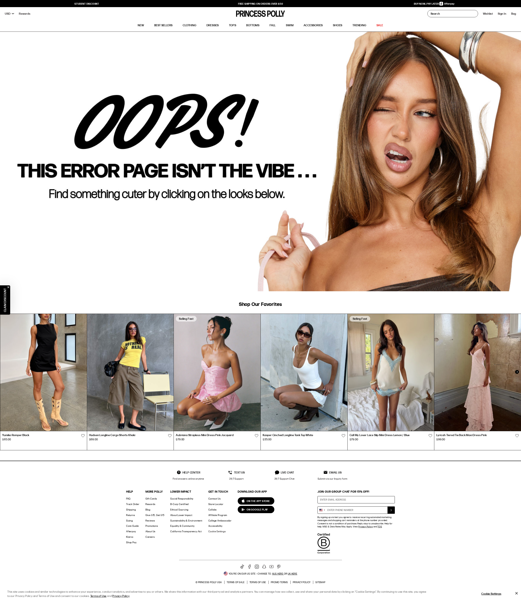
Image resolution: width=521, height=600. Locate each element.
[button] (513, 13)
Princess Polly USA (210, 582)
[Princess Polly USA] (260, 14)
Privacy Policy (365, 526)
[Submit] (391, 510)
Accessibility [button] (215, 525)
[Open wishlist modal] (83, 435)
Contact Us (214, 498)
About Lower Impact (181, 515)
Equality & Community (182, 525)
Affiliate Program (217, 515)
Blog (148, 509)
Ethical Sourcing (179, 509)
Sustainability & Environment (186, 520)
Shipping (131, 509)
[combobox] (322, 510)
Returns (130, 515)
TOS (380, 526)
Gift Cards (151, 498)
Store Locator (215, 504)
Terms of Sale (235, 582)
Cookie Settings (217, 531)
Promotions (152, 525)
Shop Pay (131, 542)
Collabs (212, 509)
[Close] (516, 593)
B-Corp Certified (179, 504)
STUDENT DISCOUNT (86, 3)
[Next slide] (516, 372)
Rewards (150, 504)
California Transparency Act (186, 531)
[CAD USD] (9, 14)
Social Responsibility (181, 498)
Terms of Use (258, 582)
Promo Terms (279, 582)
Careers (150, 536)
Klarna (129, 536)
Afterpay (131, 531)
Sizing (129, 520)
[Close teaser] (8, 287)
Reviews (150, 520)
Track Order (132, 504)
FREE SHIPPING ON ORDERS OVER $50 (260, 3)
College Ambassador (220, 520)
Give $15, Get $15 (155, 515)
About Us (150, 531)
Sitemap (320, 582)
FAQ (128, 498)
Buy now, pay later (426, 3)
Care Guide (132, 525)
